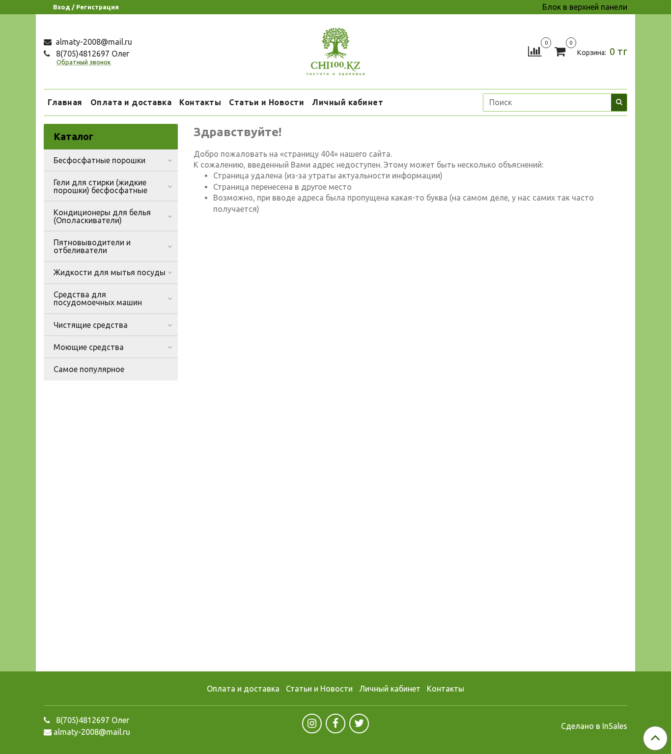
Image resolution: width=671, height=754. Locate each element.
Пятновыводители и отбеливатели (92, 246)
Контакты (200, 102)
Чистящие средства (91, 324)
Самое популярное (89, 369)
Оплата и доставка (131, 102)
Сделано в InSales (594, 726)
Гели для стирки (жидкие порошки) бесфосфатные (100, 186)
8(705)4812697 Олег (91, 53)
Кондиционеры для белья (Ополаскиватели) (102, 216)
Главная (65, 102)
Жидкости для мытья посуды (110, 272)
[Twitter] (359, 723)
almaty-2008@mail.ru (93, 41)
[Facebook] (335, 723)
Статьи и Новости (266, 102)
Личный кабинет (347, 102)
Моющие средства (89, 347)
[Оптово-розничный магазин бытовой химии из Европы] (335, 49)
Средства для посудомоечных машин (98, 298)
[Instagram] (312, 723)
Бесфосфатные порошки (99, 160)
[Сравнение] (535, 50)
